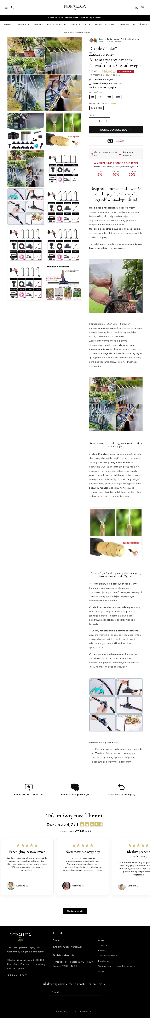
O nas (101, 940)
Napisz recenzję (75, 911)
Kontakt (102, 950)
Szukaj (101, 971)
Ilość (91, 115)
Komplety (23, 25)
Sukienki (8, 25)
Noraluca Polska (69, 1011)
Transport (103, 945)
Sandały (75, 25)
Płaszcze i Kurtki (105, 25)
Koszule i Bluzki (56, 25)
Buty (87, 25)
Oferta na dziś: (102, 104)
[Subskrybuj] (98, 992)
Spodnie (38, 25)
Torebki (124, 25)
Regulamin (103, 961)
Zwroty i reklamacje (108, 956)
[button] (6, 7)
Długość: (95, 92)
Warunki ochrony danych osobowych (117, 966)
